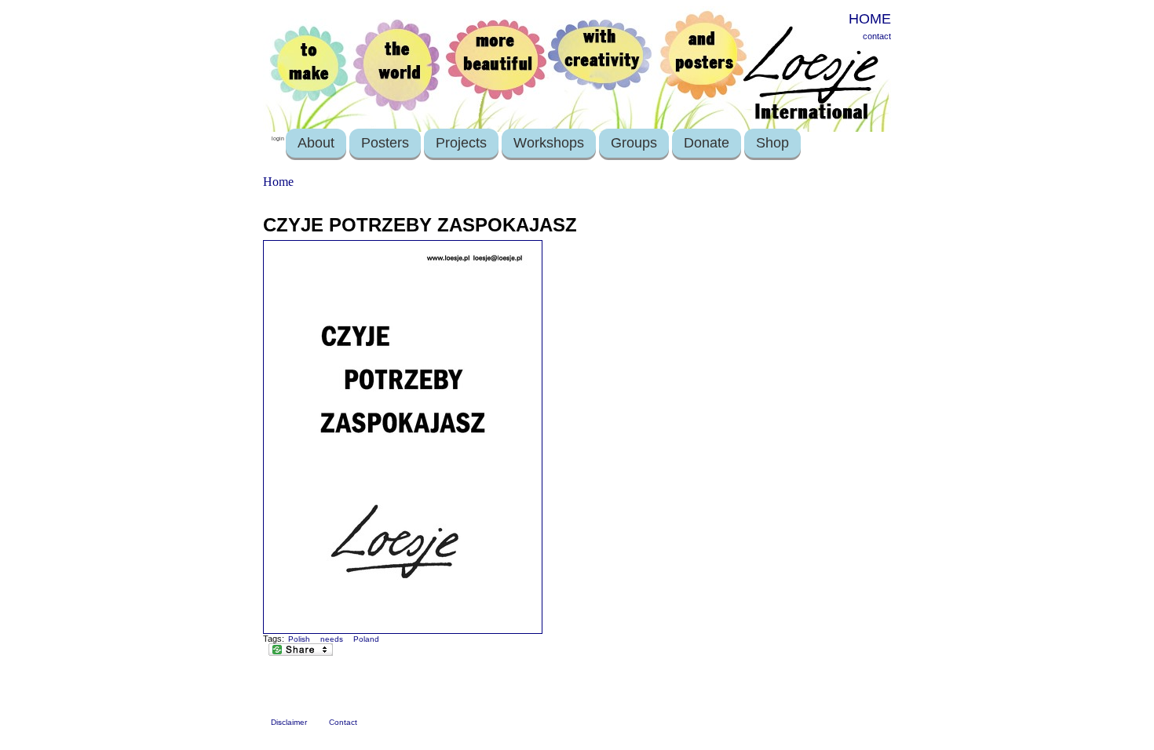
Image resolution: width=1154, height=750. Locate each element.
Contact (343, 722)
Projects (461, 143)
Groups (634, 143)
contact (877, 36)
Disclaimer (289, 722)
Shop (772, 143)
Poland (366, 639)
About (316, 143)
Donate (706, 143)
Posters (385, 143)
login (278, 138)
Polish (299, 639)
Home (278, 181)
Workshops (548, 143)
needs (331, 639)
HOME (870, 19)
